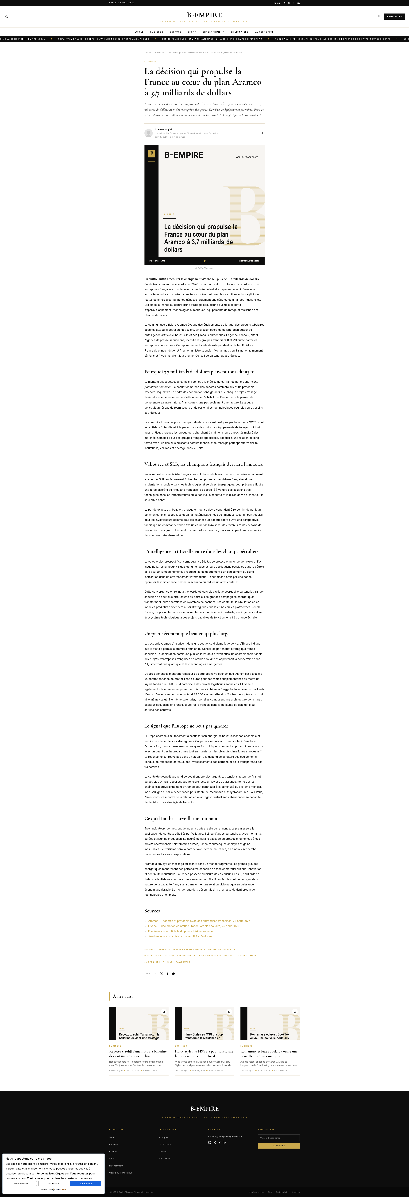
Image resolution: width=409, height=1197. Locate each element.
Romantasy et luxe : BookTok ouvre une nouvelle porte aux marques (68, 39)
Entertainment (213, 32)
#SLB (170, 962)
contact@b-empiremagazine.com (225, 1136)
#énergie (164, 949)
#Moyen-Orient (154, 962)
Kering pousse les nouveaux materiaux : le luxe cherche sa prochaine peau (177, 39)
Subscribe (279, 1146)
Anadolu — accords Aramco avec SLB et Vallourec (180, 936)
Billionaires (240, 32)
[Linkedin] (298, 3)
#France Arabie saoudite (189, 949)
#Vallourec (183, 962)
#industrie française (221, 949)
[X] (289, 3)
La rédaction (264, 32)
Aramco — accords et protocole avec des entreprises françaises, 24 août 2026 (199, 921)
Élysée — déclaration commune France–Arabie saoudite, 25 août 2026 (193, 926)
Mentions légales (256, 1192)
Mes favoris (164, 1158)
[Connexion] (379, 17)
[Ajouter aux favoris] (262, 133)
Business (156, 32)
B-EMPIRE (204, 15)
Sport (192, 32)
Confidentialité (282, 1192)
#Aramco (150, 949)
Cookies (296, 1192)
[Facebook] (294, 3)
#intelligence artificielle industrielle (170, 956)
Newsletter (394, 16)
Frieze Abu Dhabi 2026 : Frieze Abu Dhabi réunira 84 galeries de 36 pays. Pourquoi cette (298, 39)
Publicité (163, 1151)
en (278, 3)
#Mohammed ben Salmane (240, 956)
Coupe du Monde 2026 (120, 1172)
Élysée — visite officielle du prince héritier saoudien (181, 931)
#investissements (210, 956)
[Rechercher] (6, 16)
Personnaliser (21, 1183)
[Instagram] (284, 3)
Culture (175, 32)
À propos (163, 1137)
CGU (270, 1192)
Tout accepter (85, 1183)
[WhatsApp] (173, 973)
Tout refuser (53, 1183)
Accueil (147, 52)
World (139, 32)
